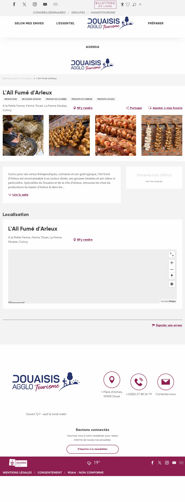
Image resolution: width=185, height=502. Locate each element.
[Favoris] (128, 5)
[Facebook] (14, 4)
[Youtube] (45, 4)
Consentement (50, 473)
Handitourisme (103, 13)
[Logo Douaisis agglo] (18, 463)
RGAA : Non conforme (86, 473)
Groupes (78, 13)
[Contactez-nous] (55, 4)
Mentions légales (17, 473)
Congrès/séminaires (49, 13)
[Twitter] (24, 4)
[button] (134, 4)
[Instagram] (35, 4)
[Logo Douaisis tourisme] (46, 381)
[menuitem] (29, 23)
